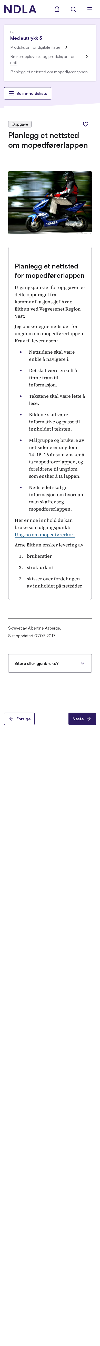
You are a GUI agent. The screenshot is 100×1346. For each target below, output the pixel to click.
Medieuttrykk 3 (26, 38)
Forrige (23, 718)
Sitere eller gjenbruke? (36, 663)
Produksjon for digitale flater (35, 47)
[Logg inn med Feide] (57, 9)
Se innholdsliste (31, 93)
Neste (78, 718)
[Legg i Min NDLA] (85, 124)
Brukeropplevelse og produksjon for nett (42, 59)
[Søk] (73, 9)
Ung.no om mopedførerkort (45, 534)
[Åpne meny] (90, 9)
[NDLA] (20, 9)
